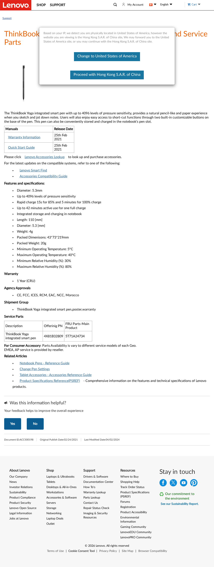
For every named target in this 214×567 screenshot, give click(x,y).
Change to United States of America (107, 56)
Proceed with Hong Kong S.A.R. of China (107, 75)
